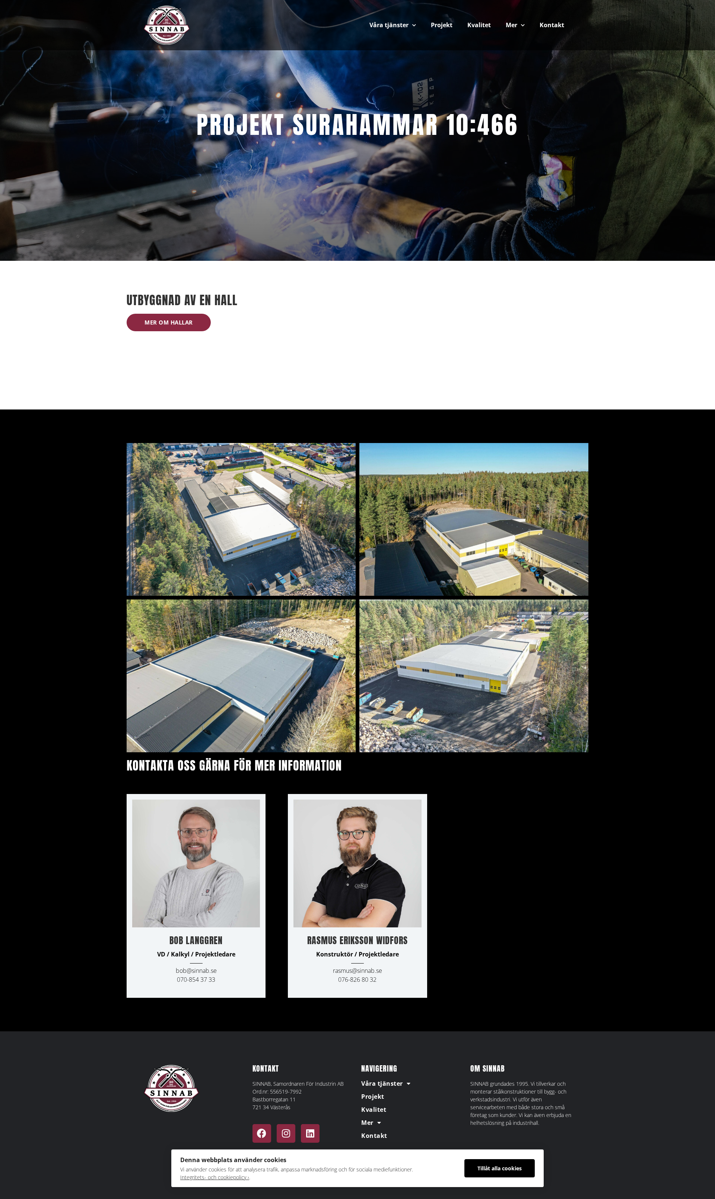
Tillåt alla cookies (499, 1168)
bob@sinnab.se (196, 971)
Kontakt (552, 25)
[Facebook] (261, 1133)
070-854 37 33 (196, 979)
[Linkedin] (310, 1133)
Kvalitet (479, 25)
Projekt (441, 25)
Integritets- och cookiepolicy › (214, 1177)
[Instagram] (286, 1133)
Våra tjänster (389, 25)
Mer (511, 25)
